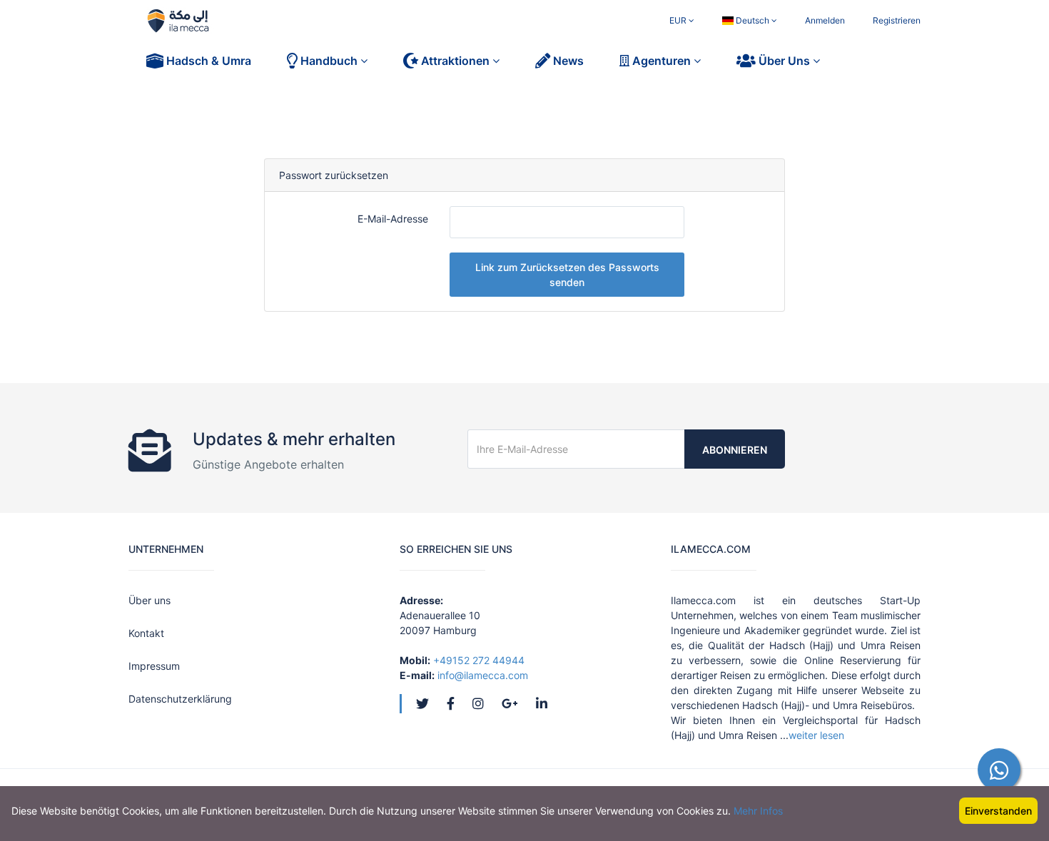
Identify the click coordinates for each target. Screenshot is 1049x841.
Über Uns (784, 60)
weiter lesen (816, 735)
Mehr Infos (758, 811)
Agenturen (661, 60)
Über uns (149, 600)
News (567, 60)
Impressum (154, 666)
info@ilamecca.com (482, 675)
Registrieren (897, 20)
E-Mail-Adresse (393, 219)
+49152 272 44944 (478, 660)
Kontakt (146, 633)
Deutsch (752, 20)
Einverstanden (998, 811)
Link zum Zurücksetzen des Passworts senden (567, 274)
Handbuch (329, 60)
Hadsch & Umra (207, 60)
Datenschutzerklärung (180, 699)
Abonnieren (734, 450)
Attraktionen (455, 60)
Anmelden (825, 20)
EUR (679, 20)
